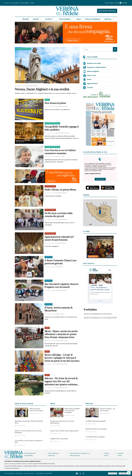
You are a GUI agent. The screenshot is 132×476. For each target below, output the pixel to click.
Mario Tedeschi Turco (63, 133)
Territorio (48, 19)
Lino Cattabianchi (61, 219)
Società (36, 19)
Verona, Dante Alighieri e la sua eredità (42, 89)
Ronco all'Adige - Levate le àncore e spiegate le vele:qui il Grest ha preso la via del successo (62, 358)
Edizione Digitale (24, 2)
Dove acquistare (14, 2)
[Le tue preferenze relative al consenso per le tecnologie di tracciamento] (129, 473)
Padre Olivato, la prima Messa (60, 189)
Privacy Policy (106, 454)
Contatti (32, 2)
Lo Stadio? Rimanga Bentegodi (95, 421)
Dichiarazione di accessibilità (29, 454)
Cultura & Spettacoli (92, 19)
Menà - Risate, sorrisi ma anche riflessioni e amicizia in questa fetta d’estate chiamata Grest (61, 334)
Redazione (59, 266)
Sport (79, 19)
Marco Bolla (60, 314)
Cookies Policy (120, 454)
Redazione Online (32, 85)
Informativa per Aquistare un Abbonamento (80, 454)
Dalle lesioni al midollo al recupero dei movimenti (72, 410)
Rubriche (107, 19)
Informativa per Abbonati (53, 454)
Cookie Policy (123, 473)
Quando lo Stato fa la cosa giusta (96, 429)
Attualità (25, 19)
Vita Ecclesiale (64, 19)
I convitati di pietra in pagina (95, 437)
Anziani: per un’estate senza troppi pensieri (64, 431)
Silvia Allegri (60, 156)
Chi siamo (6, 2)
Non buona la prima (55, 103)
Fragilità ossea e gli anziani (59, 438)
